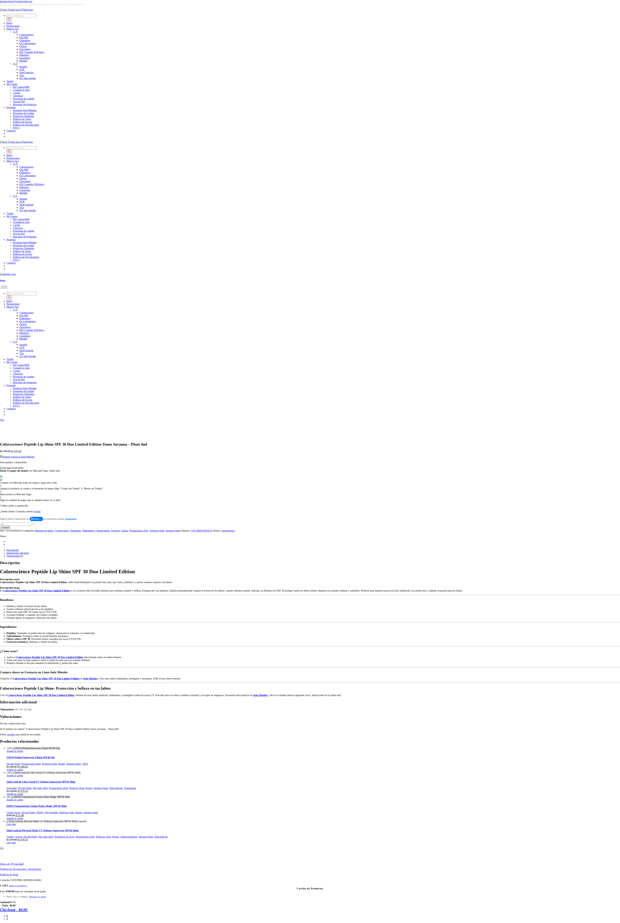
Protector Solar (157, 530)
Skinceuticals (116, 788)
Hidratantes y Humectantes (96, 530)
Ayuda (37, 511)
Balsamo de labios (44, 530)
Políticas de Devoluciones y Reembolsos (20, 869)
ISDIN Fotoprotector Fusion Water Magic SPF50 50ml (36, 806)
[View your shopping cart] (7, 133)
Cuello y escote (14, 836)
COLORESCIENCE (201, 530)
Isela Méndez (90, 678)
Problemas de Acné (64, 836)
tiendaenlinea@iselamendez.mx (16, 1)
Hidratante (75, 530)
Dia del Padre (13, 764)
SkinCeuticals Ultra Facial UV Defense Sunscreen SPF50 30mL (41, 781)
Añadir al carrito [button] (14, 751)
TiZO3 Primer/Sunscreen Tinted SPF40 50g (30, 757)
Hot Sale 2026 (40, 788)
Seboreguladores (128, 836)
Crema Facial (13, 812)
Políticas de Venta (9, 874)
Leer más (11, 824)
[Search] (9, 19)
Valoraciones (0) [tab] (14, 556)
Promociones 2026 (138, 530)
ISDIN (39, 812)
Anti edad (11, 788)
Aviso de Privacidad (12, 863)
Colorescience (62, 530)
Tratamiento (130, 788)
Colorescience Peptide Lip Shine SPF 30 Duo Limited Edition (36, 590)
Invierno (115, 530)
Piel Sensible (51, 812)
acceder (11, 734)
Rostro (61, 764)
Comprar (5, 527)
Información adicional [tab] (17, 553)
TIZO (85, 764)
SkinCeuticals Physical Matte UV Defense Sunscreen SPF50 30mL (42, 830)
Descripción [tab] (12, 550)
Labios (124, 530)
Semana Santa (173, 530)
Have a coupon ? (18, 886)
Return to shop (37, 897)
